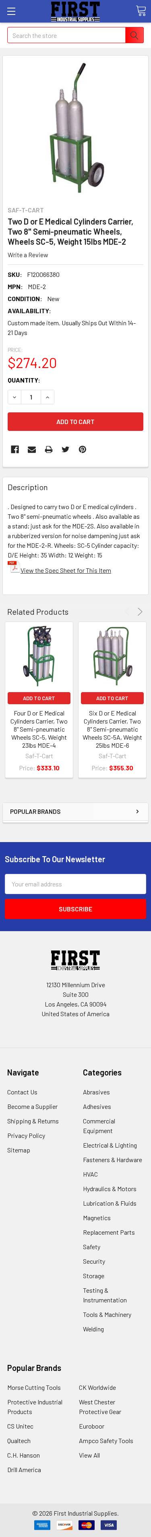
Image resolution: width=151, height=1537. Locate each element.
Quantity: (24, 380)
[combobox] (75, 35)
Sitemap (18, 1150)
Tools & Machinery (107, 1314)
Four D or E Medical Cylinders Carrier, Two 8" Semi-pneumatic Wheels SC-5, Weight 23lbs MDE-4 (39, 729)
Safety (91, 1246)
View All (89, 1455)
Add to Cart (39, 698)
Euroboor (91, 1426)
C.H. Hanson (23, 1455)
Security (94, 1261)
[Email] (32, 449)
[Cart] (141, 11)
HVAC (90, 1174)
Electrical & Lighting (110, 1145)
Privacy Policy (26, 1135)
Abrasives (96, 1092)
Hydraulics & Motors (110, 1188)
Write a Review (28, 254)
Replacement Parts (109, 1232)
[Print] (48, 449)
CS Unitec (20, 1426)
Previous (129, 612)
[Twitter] (65, 449)
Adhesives (97, 1106)
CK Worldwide (97, 1387)
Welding (93, 1329)
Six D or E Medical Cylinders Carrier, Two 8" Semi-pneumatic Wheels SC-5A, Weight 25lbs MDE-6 (112, 729)
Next (139, 612)
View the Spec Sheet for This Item (66, 570)
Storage (93, 1275)
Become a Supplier (32, 1106)
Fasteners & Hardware (112, 1159)
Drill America (24, 1469)
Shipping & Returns (33, 1121)
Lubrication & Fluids (110, 1203)
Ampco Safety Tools (106, 1440)
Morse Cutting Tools (34, 1387)
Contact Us (22, 1092)
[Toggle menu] (11, 11)
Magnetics (97, 1217)
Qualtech (19, 1440)
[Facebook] (15, 449)
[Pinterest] (82, 449)
